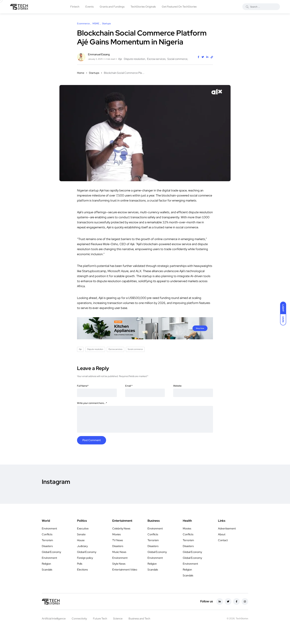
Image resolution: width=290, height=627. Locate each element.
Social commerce (177, 59)
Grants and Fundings (112, 6)
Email (128, 385)
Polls (79, 563)
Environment (49, 528)
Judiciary (82, 546)
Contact (223, 540)
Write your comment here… (92, 403)
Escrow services (156, 59)
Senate (81, 534)
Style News (118, 563)
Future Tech (100, 618)
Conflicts (47, 534)
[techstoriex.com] (19, 6)
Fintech (74, 6)
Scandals (47, 569)
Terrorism (47, 540)
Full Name (82, 385)
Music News (119, 552)
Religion (46, 563)
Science (118, 618)
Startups (94, 73)
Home (80, 73)
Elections (82, 569)
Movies (116, 534)
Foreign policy (85, 558)
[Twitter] (228, 601)
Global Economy (51, 552)
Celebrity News (121, 528)
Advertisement (227, 528)
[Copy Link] (212, 57)
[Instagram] (244, 601)
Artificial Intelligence (54, 618)
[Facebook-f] (236, 601)
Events (89, 6)
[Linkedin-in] (219, 601)
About (221, 534)
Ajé (132, 244)
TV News (117, 540)
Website (177, 385)
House (81, 540)
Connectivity (79, 618)
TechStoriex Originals (143, 6)
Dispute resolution (134, 59)
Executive (83, 528)
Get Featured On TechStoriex (179, 6)
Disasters (47, 546)
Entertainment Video (124, 569)
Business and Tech (139, 618)
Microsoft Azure (118, 271)
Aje (120, 59)
